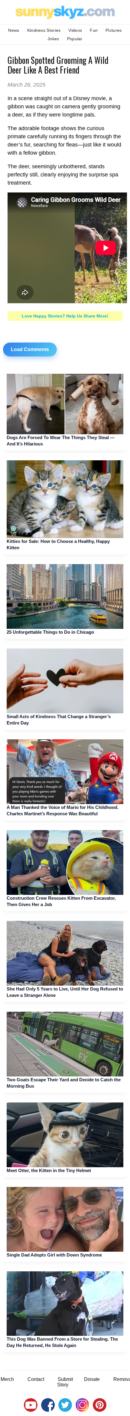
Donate (92, 1379)
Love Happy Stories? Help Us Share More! (65, 316)
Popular (75, 38)
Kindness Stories (44, 30)
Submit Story (65, 1382)
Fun (94, 30)
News (13, 30)
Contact (36, 1379)
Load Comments (30, 349)
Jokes (53, 38)
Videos (75, 30)
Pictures (114, 30)
